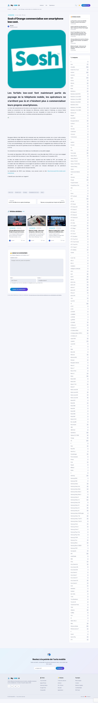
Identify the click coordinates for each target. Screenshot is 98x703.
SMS (72, 559)
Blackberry (73, 91)
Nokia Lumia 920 (74, 397)
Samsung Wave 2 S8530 (76, 545)
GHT (72, 174)
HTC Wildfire (73, 249)
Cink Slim (73, 128)
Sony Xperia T (74, 575)
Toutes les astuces (62, 680)
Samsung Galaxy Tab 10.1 (76, 518)
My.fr (15, 5)
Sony (72, 561)
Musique (72, 360)
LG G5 (72, 309)
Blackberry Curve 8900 (76, 99)
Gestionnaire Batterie (75, 171)
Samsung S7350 (74, 537)
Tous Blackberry (74, 599)
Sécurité (59, 687)
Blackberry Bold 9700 (75, 94)
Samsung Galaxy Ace (75, 486)
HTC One (73, 231)
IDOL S (72, 260)
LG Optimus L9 (74, 335)
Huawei (72, 252)
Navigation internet (75, 362)
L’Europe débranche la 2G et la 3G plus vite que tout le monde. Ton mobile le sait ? (17, 232)
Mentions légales (79, 685)
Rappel (72, 464)
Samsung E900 (74, 478)
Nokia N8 (73, 403)
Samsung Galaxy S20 (75, 502)
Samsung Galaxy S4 (75, 507)
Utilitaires (73, 610)
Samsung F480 (74, 481)
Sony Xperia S (74, 572)
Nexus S (72, 373)
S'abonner (60, 668)
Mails (72, 349)
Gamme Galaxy (74, 166)
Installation (73, 266)
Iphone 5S (73, 290)
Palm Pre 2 (73, 451)
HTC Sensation (74, 236)
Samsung (73, 475)
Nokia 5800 (73, 378)
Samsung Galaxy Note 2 (76, 491)
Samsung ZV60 (74, 548)
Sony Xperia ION (74, 567)
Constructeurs (74, 137)
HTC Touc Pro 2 (74, 239)
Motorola (73, 354)
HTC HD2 (73, 223)
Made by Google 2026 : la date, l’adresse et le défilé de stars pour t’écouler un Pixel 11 (56, 232)
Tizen (72, 596)
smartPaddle (73, 556)
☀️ (79, 5)
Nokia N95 (73, 411)
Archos (72, 80)
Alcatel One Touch (75, 69)
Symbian (72, 591)
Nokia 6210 (73, 381)
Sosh (72, 585)
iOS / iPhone (60, 685)
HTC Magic (73, 228)
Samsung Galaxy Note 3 (76, 494)
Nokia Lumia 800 (74, 392)
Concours (73, 134)
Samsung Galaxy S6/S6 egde (77, 513)
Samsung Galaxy (74, 483)
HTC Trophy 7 (74, 247)
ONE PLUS (73, 429)
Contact (77, 683)
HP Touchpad (74, 196)
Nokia (72, 376)
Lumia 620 (73, 343)
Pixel (72, 462)
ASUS (72, 85)
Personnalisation (74, 456)
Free (72, 150)
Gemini (72, 169)
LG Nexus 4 (73, 325)
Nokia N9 (73, 408)
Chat (72, 126)
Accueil (9, 9)
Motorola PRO (74, 357)
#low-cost (11, 192)
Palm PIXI (73, 448)
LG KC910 (73, 311)
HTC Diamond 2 (74, 217)
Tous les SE (73, 602)
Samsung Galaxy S (75, 497)
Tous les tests (43, 680)
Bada (72, 88)
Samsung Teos (74, 540)
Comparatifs (42, 690)
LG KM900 (73, 314)
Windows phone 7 (75, 628)
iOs (46, 5)
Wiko (72, 623)
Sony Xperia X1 (74, 577)
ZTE (71, 639)
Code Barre (73, 131)
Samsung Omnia (74, 524)
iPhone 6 (73, 292)
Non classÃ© (73, 421)
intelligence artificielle (75, 268)
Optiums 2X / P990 (75, 435)
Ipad (72, 274)
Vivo (72, 615)
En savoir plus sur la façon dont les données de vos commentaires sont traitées (45, 295)
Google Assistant (74, 182)
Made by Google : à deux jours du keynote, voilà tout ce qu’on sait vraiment (36, 232)
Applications (60, 690)
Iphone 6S (73, 295)
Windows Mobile (74, 626)
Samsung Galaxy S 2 (75, 499)
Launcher (73, 300)
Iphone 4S (73, 284)
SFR (71, 553)
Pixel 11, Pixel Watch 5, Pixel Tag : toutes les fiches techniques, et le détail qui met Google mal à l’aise (78, 33)
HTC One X (73, 233)
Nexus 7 (72, 368)
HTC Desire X (74, 212)
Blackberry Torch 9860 (76, 110)
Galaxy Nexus (74, 155)
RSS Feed (77, 690)
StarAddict (73, 588)
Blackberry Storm (74, 104)
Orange (72, 438)
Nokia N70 (73, 400)
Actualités (15, 9)
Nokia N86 (73, 405)
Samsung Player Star (75, 534)
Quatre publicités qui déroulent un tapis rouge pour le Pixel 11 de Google (79, 27)
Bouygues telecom (75, 120)
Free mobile (73, 153)
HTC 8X (72, 201)
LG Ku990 (73, 322)
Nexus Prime (73, 370)
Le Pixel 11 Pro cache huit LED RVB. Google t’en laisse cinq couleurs (78, 21)
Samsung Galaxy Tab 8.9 (76, 521)
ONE (72, 427)
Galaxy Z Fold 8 (74, 161)
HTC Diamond (74, 214)
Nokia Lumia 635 (74, 389)
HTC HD (72, 220)
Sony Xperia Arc (74, 564)
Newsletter (86, 5)
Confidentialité (78, 687)
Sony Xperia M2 (74, 569)
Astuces (72, 83)
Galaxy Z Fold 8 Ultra (75, 163)
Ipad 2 (72, 276)
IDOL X (72, 263)
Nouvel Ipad (73, 424)
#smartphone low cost (33, 192)
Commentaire (14, 257)
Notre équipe (78, 680)
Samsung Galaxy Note (75, 489)
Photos (72, 459)
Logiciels (73, 341)
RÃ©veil (72, 467)
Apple (72, 77)
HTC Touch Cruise (75, 241)
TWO (72, 607)
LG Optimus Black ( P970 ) (76, 333)
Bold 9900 (73, 118)
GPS (72, 188)
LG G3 (72, 306)
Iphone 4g (73, 282)
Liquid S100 (73, 338)
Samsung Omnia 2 (74, 526)
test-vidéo (73, 594)
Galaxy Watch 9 (74, 158)
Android (41, 5)
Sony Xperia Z (74, 583)
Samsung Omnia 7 (75, 529)
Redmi (72, 470)
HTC (72, 198)
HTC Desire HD (74, 206)
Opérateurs (52, 5)
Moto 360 (73, 352)
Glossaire (73, 177)
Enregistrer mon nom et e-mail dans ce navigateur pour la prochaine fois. (27, 282)
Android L (73, 75)
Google (72, 180)
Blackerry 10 (73, 112)
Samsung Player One (75, 532)
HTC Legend (73, 225)
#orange (25, 192)
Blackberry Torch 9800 (76, 107)
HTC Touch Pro (74, 244)
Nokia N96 (73, 413)
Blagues (72, 115)
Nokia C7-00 (73, 384)
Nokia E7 (73, 386)
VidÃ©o (72, 612)
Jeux (72, 298)
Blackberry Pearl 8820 (76, 102)
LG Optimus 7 (73, 327)
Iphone (72, 279)
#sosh (42, 192)
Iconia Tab (73, 257)
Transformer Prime (75, 604)
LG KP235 (73, 317)
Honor (72, 193)
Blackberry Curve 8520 (76, 96)
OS (71, 440)
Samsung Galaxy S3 (75, 505)
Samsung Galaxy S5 (75, 510)
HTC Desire (73, 204)
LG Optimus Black (74, 330)
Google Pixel (43, 687)
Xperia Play (73, 637)
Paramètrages (74, 454)
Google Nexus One (75, 185)
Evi (71, 147)
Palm (72, 446)
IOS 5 (72, 271)
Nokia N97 (73, 416)
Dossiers (72, 145)
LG (71, 303)
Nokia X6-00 (73, 419)
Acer (72, 64)
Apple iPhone (43, 683)
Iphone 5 (73, 287)
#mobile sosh (18, 192)
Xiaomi (72, 634)
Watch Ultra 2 (73, 620)
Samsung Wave (74, 542)
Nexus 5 (72, 365)
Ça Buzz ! (73, 123)
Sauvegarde (73, 550)
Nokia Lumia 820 (74, 395)
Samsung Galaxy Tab (75, 516)
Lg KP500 (73, 319)
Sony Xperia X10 (74, 580)
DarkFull (72, 142)
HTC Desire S (74, 209)
